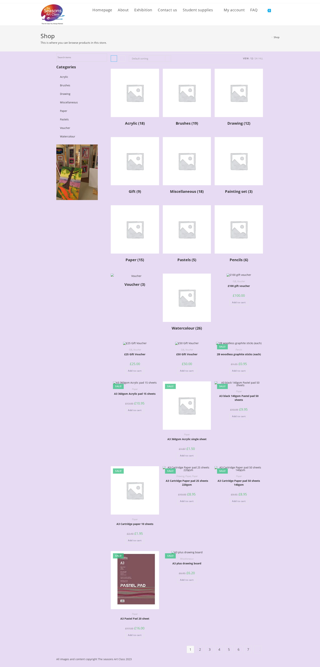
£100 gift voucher (239, 286)
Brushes (65, 85)
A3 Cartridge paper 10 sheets (134, 524)
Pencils (239, 349)
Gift (234, 281)
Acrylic (64, 77)
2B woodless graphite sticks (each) (239, 354)
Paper (63, 111)
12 (251, 58)
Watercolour (67, 136)
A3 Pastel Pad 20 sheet (134, 618)
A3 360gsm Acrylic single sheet (186, 439)
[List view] (122, 58)
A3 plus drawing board (186, 563)
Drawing (65, 94)
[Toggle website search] (278, 10)
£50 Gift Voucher (186, 354)
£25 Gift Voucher (134, 354)
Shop (276, 37)
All (261, 58)
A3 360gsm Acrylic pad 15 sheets (135, 393)
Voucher (65, 128)
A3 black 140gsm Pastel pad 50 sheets (239, 398)
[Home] (269, 37)
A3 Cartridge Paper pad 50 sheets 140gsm (239, 482)
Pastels (64, 119)
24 (256, 58)
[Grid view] (114, 58)
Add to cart (239, 302)
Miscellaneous (69, 102)
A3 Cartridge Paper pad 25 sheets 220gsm (187, 482)
